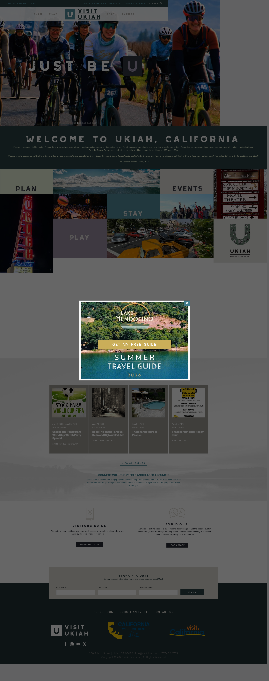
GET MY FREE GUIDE (134, 344)
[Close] (187, 303)
